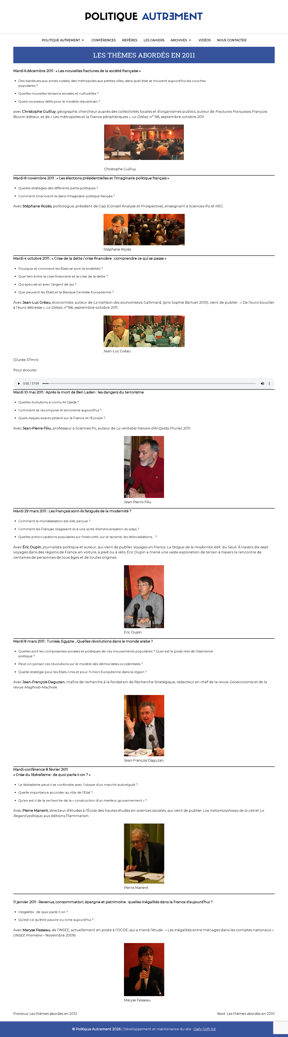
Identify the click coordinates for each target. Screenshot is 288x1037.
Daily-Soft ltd (205, 1029)
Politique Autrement (61, 40)
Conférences (104, 40)
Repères (129, 40)
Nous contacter (231, 40)
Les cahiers (154, 40)
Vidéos (205, 40)
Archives (179, 40)
